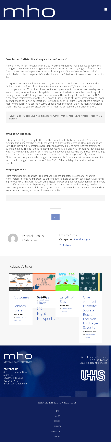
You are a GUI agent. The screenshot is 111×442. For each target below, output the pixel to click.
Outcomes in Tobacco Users (21, 303)
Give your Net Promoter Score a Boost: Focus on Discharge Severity (90, 312)
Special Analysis (81, 239)
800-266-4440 (10, 380)
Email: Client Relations (15, 383)
